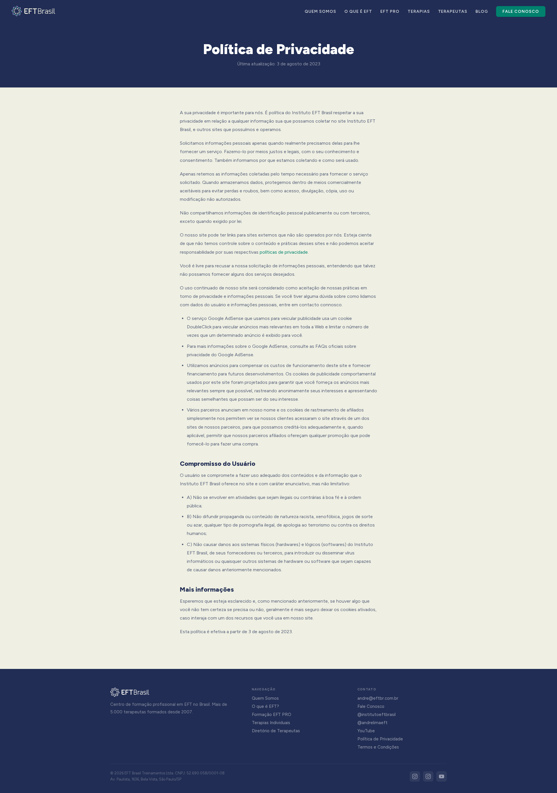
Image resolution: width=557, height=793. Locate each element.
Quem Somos (320, 11)
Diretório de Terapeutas (276, 730)
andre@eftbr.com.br (377, 698)
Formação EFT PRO (271, 714)
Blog (481, 11)
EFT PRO (389, 11)
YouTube (366, 730)
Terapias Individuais (271, 722)
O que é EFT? (265, 706)
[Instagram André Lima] (428, 776)
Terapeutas (453, 11)
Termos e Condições (378, 747)
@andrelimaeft (372, 722)
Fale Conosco (520, 11)
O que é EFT (358, 11)
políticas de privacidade (284, 252)
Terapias (419, 11)
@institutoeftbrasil (376, 714)
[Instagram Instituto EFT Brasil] (415, 776)
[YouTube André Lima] (441, 776)
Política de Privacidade (380, 739)
